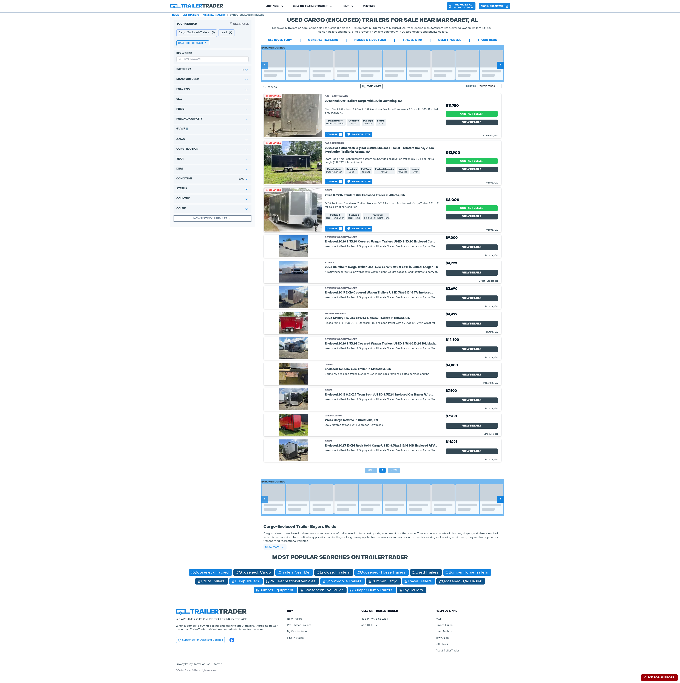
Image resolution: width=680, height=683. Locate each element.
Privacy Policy (184, 664)
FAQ (438, 618)
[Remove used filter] (230, 33)
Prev (371, 470)
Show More (272, 547)
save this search (190, 43)
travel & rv (412, 40)
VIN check (442, 644)
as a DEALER (369, 625)
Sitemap (217, 664)
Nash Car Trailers (336, 96)
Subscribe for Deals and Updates (202, 640)
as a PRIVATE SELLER (374, 618)
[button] (461, 6)
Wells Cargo (333, 416)
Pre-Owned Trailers (299, 625)
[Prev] (264, 65)
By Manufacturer (297, 631)
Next (394, 470)
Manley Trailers (335, 314)
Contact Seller (471, 113)
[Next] (500, 65)
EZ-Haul (330, 263)
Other (329, 190)
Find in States (295, 638)
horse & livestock (370, 40)
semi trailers (449, 40)
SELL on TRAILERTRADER (310, 6)
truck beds (487, 40)
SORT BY (471, 86)
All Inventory (280, 40)
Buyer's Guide (444, 625)
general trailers (323, 40)
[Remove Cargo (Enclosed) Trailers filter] (213, 33)
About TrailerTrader (447, 650)
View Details (471, 122)
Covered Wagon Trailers (341, 237)
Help (345, 6)
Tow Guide (442, 638)
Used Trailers (444, 631)
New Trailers (294, 618)
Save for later (361, 134)
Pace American (334, 143)
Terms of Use (202, 664)
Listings (272, 6)
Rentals (369, 6)
